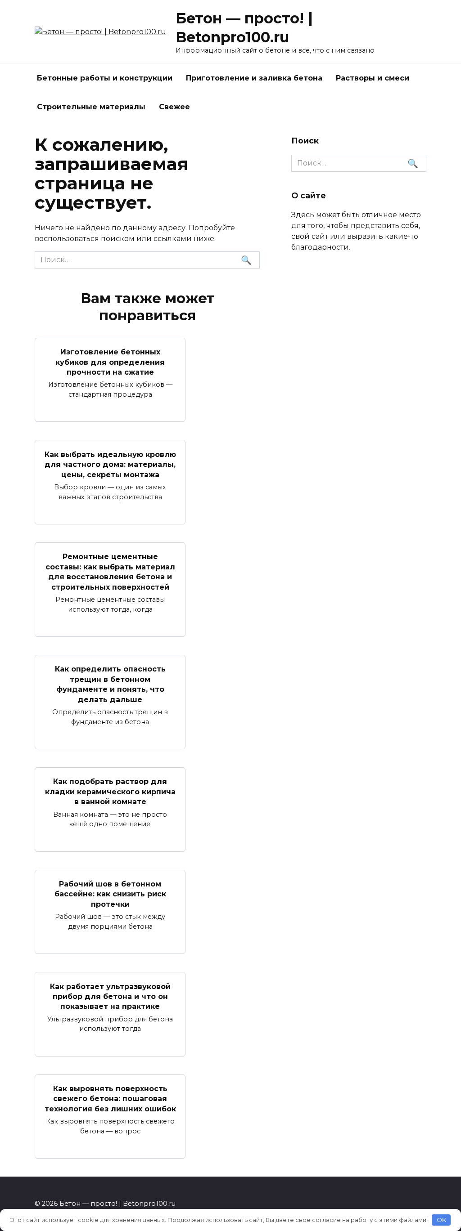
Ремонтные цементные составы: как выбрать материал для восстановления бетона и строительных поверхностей (110, 571)
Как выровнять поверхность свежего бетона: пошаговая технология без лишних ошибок (110, 1098)
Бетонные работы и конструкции (104, 78)
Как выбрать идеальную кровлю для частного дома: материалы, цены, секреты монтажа (110, 464)
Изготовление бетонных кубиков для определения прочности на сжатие (110, 362)
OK (441, 1219)
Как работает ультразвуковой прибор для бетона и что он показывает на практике (110, 996)
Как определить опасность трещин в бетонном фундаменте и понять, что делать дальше (110, 684)
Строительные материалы (91, 107)
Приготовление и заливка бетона (254, 78)
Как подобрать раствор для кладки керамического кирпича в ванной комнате (110, 791)
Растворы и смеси (372, 78)
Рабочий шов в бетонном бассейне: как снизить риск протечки (110, 894)
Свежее (174, 107)
